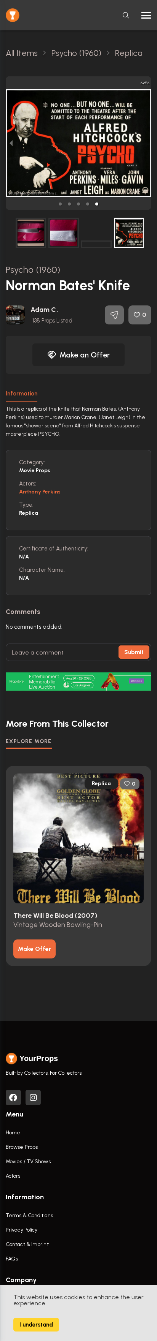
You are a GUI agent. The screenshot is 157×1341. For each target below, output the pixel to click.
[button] (60, 204)
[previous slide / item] (11, 143)
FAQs (12, 1259)
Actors (13, 1176)
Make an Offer (84, 354)
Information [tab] (21, 393)
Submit (134, 652)
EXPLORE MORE (29, 741)
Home (13, 1132)
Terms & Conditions (29, 1215)
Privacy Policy (21, 1230)
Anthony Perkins (40, 492)
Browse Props (22, 1147)
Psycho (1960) (33, 269)
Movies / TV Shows (28, 1161)
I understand (36, 1324)
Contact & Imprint (27, 1244)
